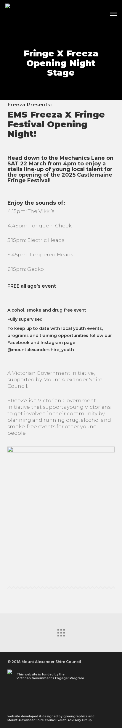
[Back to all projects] (61, 631)
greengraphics (75, 716)
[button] (113, 14)
